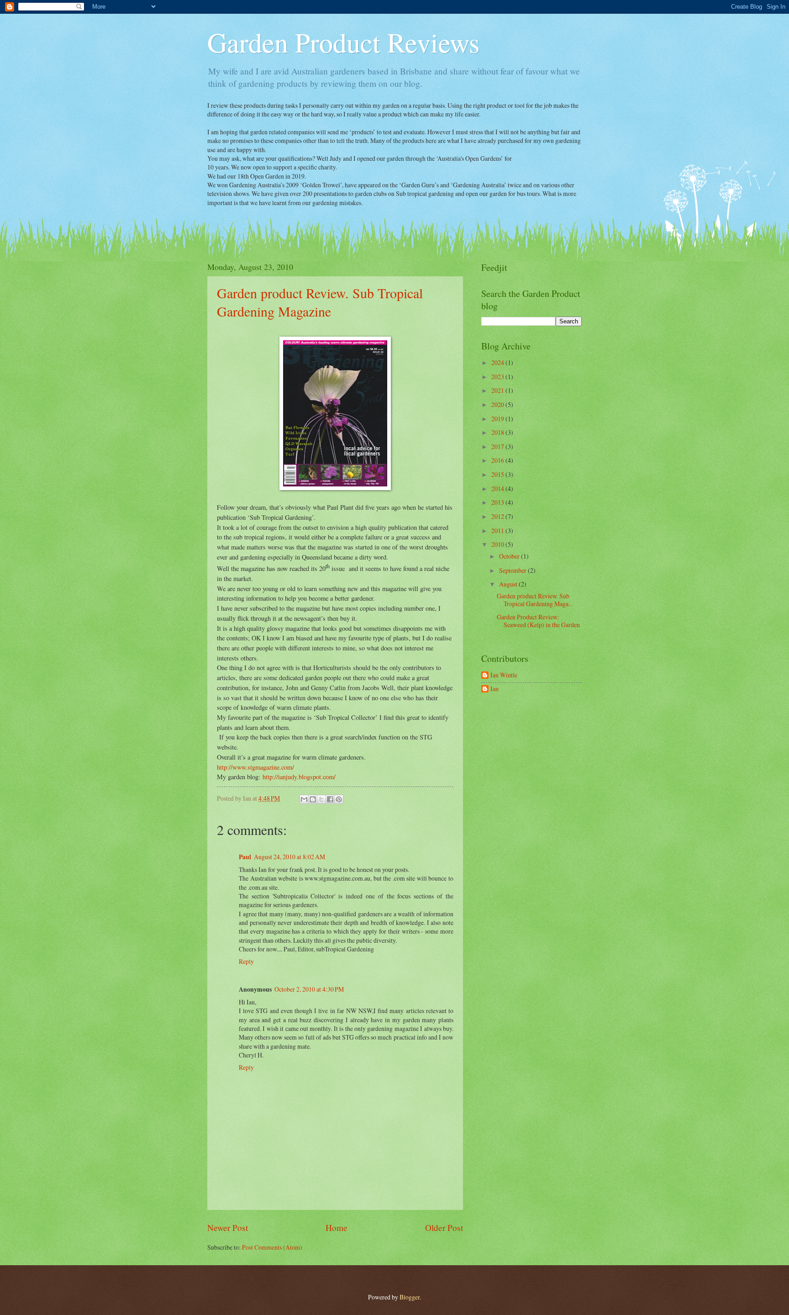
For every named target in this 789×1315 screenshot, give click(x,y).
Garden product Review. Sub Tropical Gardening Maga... (535, 599)
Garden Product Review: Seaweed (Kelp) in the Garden (538, 621)
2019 (498, 418)
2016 (498, 460)
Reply (246, 961)
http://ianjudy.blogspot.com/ (299, 776)
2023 (498, 376)
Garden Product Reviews (343, 42)
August (509, 584)
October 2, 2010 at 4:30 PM (309, 989)
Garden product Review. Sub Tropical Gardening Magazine (320, 302)
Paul (245, 856)
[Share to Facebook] (330, 799)
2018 (498, 432)
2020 (498, 404)
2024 (498, 362)
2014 (498, 488)
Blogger (410, 1297)
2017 (498, 446)
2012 (498, 516)
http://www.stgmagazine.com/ (255, 767)
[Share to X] (321, 799)
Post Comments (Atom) (272, 1247)
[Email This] (304, 799)
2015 (498, 474)
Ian (494, 689)
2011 (498, 530)
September (513, 570)
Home (336, 1227)
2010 (498, 544)
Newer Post (227, 1227)
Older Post (444, 1227)
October (510, 556)
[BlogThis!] (312, 799)
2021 (498, 390)
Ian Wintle (503, 675)
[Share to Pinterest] (338, 799)
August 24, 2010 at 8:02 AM (289, 856)
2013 (498, 502)
